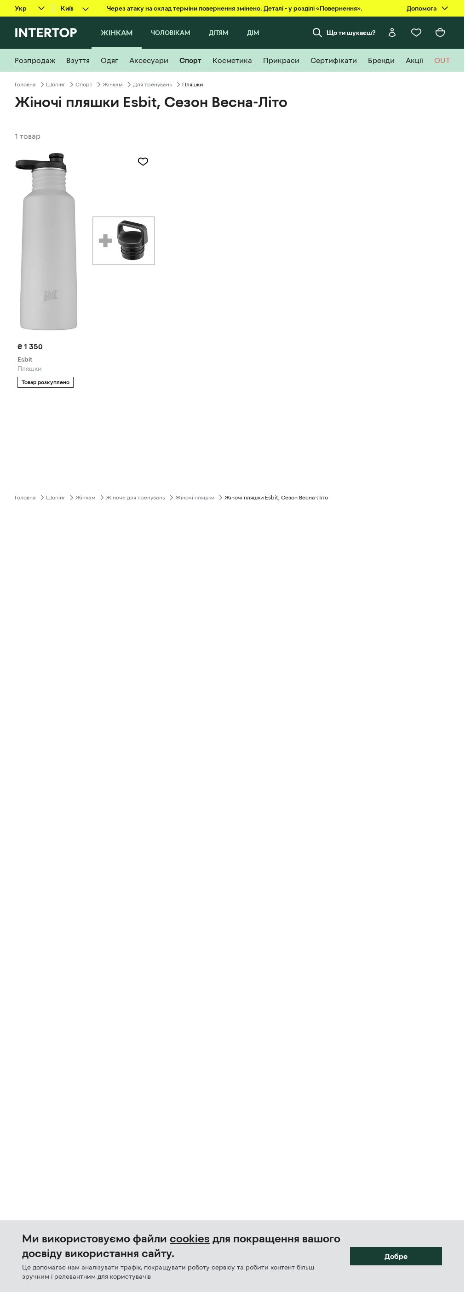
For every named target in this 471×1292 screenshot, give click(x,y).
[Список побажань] (416, 32)
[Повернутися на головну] (46, 32)
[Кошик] (440, 32)
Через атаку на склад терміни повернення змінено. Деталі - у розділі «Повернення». (234, 8)
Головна (25, 84)
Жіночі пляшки (194, 497)
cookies (190, 1238)
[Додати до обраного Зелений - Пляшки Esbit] (143, 162)
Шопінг (55, 84)
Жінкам (113, 84)
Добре (396, 1256)
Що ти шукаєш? (351, 32)
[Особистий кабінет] (392, 32)
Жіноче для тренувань (135, 497)
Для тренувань (152, 84)
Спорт (83, 84)
